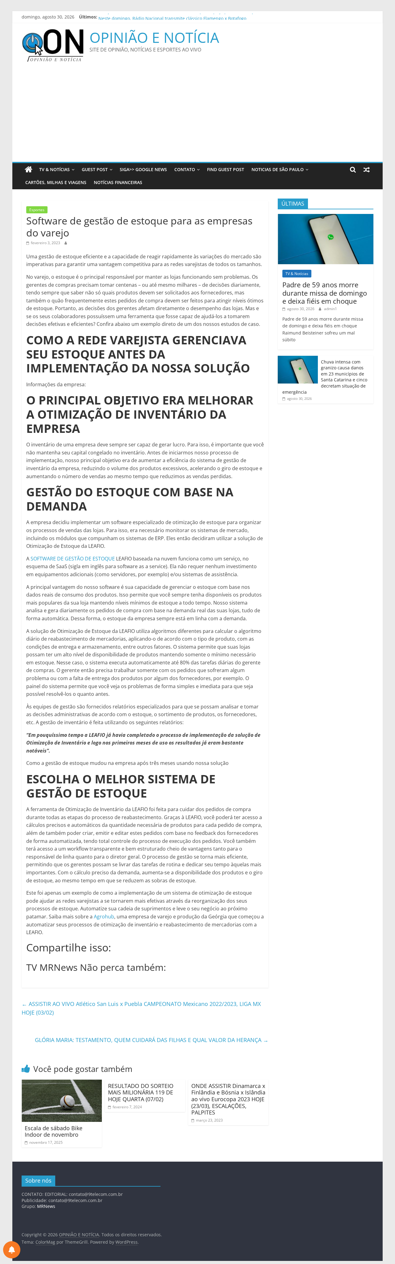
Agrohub (104, 916)
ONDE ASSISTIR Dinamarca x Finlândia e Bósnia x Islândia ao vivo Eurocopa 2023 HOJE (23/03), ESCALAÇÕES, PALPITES (228, 1099)
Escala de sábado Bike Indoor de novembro (53, 1131)
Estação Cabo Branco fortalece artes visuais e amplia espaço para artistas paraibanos (186, 17)
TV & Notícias (54, 169)
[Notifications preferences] (11, 1249)
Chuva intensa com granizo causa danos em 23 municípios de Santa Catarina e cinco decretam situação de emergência (324, 377)
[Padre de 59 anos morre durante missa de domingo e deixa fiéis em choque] (325, 217)
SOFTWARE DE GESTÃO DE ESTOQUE (73, 558)
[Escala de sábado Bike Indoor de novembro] (62, 1083)
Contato (184, 169)
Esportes (36, 209)
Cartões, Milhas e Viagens (55, 182)
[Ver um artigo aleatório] (366, 169)
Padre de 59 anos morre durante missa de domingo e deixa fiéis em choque (324, 293)
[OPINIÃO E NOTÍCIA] (28, 169)
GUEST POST (95, 169)
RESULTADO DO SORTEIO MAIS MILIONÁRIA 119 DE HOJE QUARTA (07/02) (140, 1092)
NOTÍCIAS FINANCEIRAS (118, 182)
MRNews (46, 1206)
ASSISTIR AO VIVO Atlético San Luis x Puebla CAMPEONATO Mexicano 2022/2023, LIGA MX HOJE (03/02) (141, 1008)
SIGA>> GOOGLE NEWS (143, 169)
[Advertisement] (197, 115)
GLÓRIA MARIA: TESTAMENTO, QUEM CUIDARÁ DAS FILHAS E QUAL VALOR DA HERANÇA (151, 1040)
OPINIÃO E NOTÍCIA (154, 37)
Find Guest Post (225, 169)
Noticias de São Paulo (278, 169)
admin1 (330, 308)
